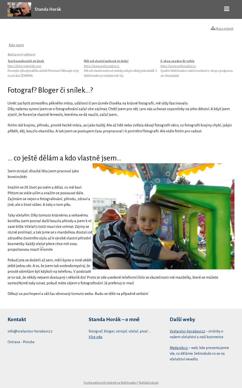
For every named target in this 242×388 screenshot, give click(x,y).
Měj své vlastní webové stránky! (106, 63)
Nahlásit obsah (149, 382)
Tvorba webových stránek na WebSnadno (110, 382)
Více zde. (96, 337)
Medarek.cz (179, 348)
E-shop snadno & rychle (178, 63)
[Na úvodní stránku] (19, 15)
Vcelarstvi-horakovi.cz (187, 331)
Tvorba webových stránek (26, 63)
